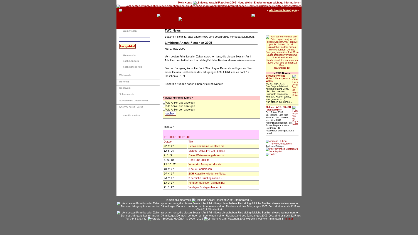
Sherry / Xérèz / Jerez (131, 107)
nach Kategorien (132, 66)
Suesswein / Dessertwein (133, 100)
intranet (288, 218)
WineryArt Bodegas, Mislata (205, 164)
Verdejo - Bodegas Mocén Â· (206, 187)
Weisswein (125, 75)
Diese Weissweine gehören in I (207, 155)
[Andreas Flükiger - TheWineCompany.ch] (282, 143)
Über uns (293, 18)
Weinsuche (129, 55)
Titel (191, 141)
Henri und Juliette (199, 159)
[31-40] (186, 137)
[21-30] (177, 137)
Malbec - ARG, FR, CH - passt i (207, 150)
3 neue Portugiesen (200, 169)
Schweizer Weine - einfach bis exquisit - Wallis (278, 78)
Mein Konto (185, 2)
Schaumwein (126, 94)
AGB (299, 15)
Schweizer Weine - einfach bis (207, 146)
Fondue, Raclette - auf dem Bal (207, 182)
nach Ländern (131, 61)
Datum (168, 141)
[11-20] (168, 137)
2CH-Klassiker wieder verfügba (207, 173)
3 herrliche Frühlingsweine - (206, 178)
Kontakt (245, 15)
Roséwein (125, 88)
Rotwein (124, 81)
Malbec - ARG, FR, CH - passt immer (278, 108)
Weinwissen (130, 31)
